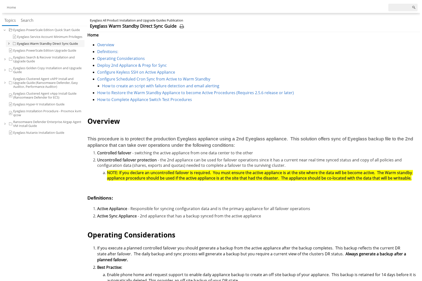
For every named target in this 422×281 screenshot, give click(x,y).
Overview (105, 44)
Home (11, 7)
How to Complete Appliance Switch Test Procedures (144, 99)
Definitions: (107, 51)
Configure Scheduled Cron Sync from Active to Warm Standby (153, 79)
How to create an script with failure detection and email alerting (160, 86)
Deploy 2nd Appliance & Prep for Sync (132, 65)
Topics (10, 20)
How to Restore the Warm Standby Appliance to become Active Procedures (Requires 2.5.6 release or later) (195, 92)
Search (27, 20)
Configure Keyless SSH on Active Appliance (136, 72)
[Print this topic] (182, 26)
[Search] (414, 7)
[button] (4, 30)
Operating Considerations (121, 58)
